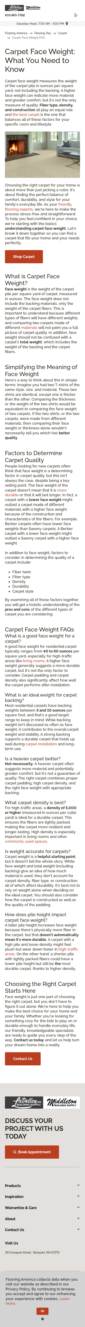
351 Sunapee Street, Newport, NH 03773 (32, 1252)
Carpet (62, 33)
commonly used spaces (26, 841)
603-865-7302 (15, 15)
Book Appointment (34, 1152)
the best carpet (26, 114)
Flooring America (16, 33)
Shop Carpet (24, 256)
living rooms (34, 661)
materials (29, 327)
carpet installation (41, 744)
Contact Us (22, 1059)
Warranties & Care (21, 1208)
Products (13, 1186)
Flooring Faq (42, 33)
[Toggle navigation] (76, 15)
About (10, 1219)
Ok (43, 1311)
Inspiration (14, 1196)
